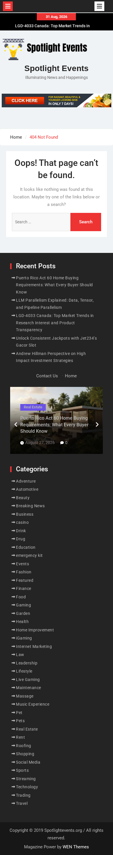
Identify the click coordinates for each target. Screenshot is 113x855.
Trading (23, 795)
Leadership (26, 663)
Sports (22, 770)
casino (22, 522)
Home (71, 375)
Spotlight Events (56, 68)
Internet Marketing (34, 646)
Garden (23, 613)
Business (24, 514)
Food (21, 597)
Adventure (26, 481)
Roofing (23, 745)
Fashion (24, 572)
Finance (23, 588)
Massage (25, 696)
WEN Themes (76, 846)
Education (26, 547)
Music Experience (32, 704)
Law (20, 654)
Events (22, 563)
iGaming (24, 638)
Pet (19, 712)
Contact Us (47, 375)
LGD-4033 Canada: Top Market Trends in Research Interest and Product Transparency (55, 322)
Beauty (23, 497)
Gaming (23, 605)
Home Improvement (35, 630)
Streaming (26, 778)
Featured (24, 580)
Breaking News (30, 505)
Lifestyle (24, 671)
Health (22, 621)
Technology (27, 787)
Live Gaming (28, 679)
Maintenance (28, 687)
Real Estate (33, 407)
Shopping (25, 753)
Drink (21, 530)
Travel (22, 803)
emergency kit (29, 555)
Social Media (28, 762)
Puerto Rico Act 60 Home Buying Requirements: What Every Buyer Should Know (54, 285)
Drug (20, 539)
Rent (20, 737)
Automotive (27, 489)
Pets (20, 720)
